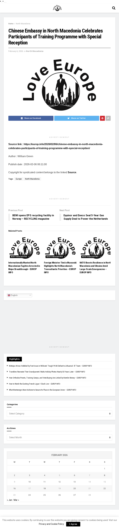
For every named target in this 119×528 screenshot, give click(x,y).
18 (44, 488)
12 (59, 482)
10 (29, 482)
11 (44, 482)
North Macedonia (23, 24)
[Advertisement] (59, 129)
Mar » (16, 500)
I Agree (73, 524)
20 (74, 488)
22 (105, 488)
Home (10, 24)
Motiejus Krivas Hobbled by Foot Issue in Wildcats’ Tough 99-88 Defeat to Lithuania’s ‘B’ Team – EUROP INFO (50, 366)
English (14, 295)
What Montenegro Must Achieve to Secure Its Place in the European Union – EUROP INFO (42, 390)
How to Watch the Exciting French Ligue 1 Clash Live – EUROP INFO (34, 384)
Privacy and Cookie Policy (51, 524)
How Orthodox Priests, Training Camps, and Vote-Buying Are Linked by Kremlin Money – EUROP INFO (47, 378)
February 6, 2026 (15, 51)
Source (72, 172)
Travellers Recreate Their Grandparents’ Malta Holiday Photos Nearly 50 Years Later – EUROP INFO (47, 372)
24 (29, 495)
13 (74, 482)
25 (44, 495)
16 (14, 488)
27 (74, 495)
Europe (19, 179)
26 (59, 495)
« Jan (9, 500)
